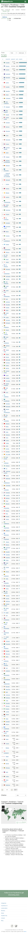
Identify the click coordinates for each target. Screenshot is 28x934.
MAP (10, 18)
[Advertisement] (14, 36)
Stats (13, 9)
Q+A (10, 20)
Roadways (23, 9)
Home (2, 9)
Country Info (7, 9)
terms (25, 931)
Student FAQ (4, 915)
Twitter (16, 926)
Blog (2, 920)
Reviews (3, 910)
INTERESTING (17, 18)
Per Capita (4, 55)
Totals (2, 52)
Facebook (12, 926)
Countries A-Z (4, 905)
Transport (17, 9)
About (2, 913)
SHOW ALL (4, 17)
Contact (3, 918)
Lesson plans (4, 908)
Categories (3, 903)
